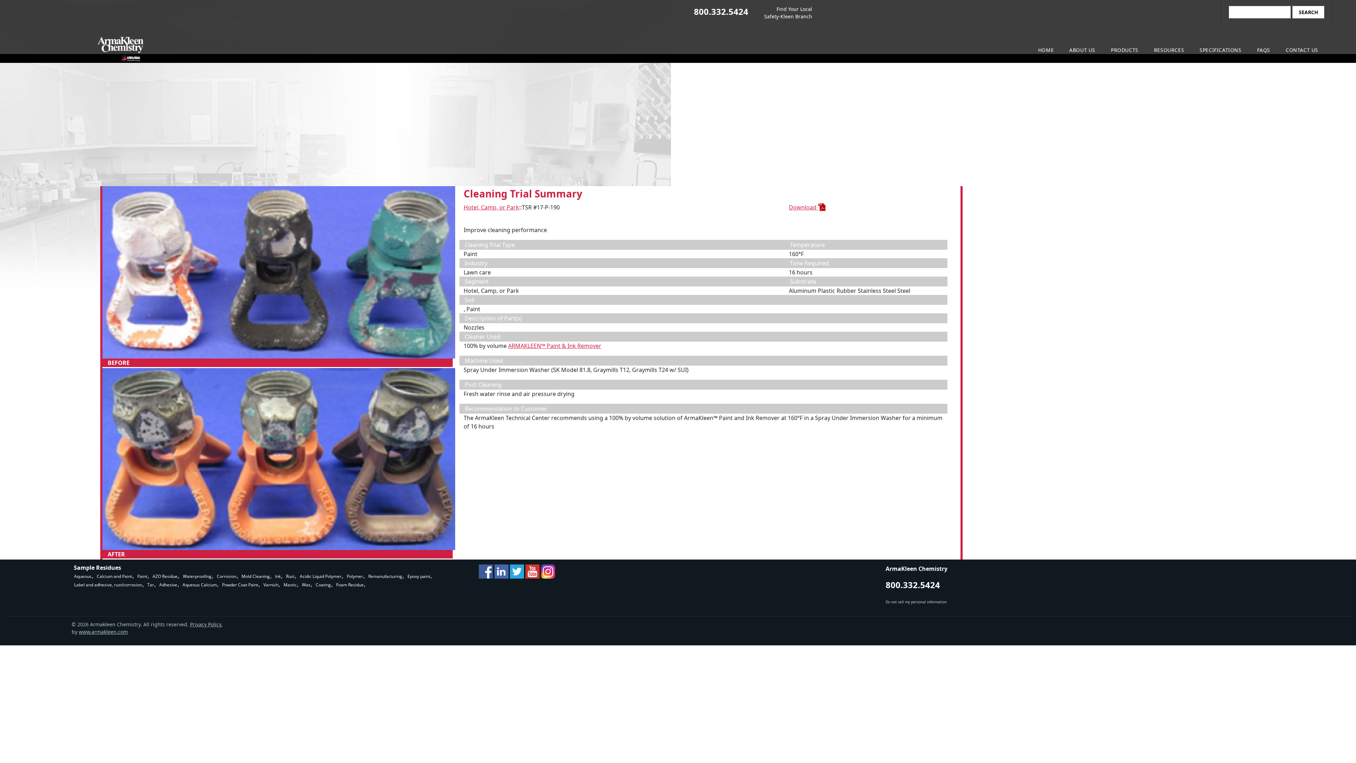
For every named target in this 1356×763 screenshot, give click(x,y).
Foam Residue (350, 585)
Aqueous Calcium (200, 585)
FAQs (1263, 50)
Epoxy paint (419, 576)
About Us (1082, 50)
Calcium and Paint (114, 576)
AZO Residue (165, 576)
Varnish (270, 585)
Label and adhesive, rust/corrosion (108, 585)
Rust (290, 576)
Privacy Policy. (206, 624)
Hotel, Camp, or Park (491, 207)
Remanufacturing (385, 576)
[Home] (30, 48)
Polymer (355, 576)
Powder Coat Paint (240, 585)
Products (1124, 50)
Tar (150, 585)
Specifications (1220, 50)
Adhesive (168, 585)
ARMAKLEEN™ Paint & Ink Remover (554, 346)
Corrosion (226, 576)
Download (803, 207)
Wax (306, 585)
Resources (1169, 50)
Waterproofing (197, 576)
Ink (278, 576)
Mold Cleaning (256, 576)
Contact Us (1302, 50)
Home (1046, 50)
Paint (142, 576)
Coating (323, 585)
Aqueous (82, 576)
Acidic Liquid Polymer (320, 576)
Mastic (290, 585)
